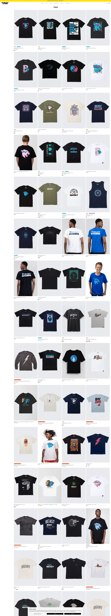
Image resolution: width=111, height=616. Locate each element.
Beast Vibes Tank (89, 214)
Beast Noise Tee (41, 172)
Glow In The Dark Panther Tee (44, 88)
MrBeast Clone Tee (41, 48)
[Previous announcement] (32, 1)
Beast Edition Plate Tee (18, 48)
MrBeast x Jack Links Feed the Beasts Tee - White (47, 504)
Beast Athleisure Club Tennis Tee (44, 546)
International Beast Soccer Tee (68, 214)
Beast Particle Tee (65, 48)
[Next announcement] (79, 1)
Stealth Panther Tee (42, 297)
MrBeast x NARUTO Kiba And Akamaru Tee (46, 423)
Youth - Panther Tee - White (43, 463)
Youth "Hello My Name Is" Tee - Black (21, 171)
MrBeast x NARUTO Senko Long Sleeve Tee (22, 381)
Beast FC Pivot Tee (65, 504)
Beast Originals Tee (42, 214)
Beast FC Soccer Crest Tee (19, 256)
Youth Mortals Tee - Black (67, 88)
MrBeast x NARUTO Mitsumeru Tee (20, 546)
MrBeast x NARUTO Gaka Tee (91, 423)
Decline (72, 613)
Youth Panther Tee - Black (19, 213)
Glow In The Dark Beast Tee (19, 337)
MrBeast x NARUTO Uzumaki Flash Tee (93, 588)
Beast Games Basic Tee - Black (20, 297)
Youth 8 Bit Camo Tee (42, 129)
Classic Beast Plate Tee (66, 423)
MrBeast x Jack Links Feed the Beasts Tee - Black (23, 421)
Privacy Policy (72, 611)
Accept (55, 613)
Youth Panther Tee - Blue (91, 297)
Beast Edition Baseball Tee (67, 172)
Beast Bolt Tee (89, 463)
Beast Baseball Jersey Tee (67, 339)
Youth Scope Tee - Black (90, 48)
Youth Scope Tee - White (90, 88)
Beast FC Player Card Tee (43, 339)
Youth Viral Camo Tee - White (91, 379)
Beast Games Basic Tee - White (68, 255)
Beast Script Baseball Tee (91, 339)
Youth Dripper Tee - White (91, 171)
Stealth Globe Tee (65, 545)
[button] (42, 3)
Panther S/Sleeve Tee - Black (91, 546)
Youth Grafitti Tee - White (91, 504)
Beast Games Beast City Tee (19, 504)
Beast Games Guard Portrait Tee (68, 297)
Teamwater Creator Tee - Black (68, 379)
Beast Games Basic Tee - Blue (91, 255)
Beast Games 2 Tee (41, 379)
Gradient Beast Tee (41, 255)
